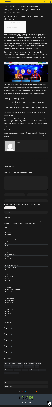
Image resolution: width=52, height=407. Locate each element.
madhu (18, 12)
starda (21, 366)
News (8, 278)
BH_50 (8, 243)
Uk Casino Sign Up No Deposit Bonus (17, 351)
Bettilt (8, 241)
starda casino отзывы (29, 366)
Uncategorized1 (10, 309)
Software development (11, 300)
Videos (8, 311)
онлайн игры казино (33, 369)
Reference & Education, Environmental (14, 291)
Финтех (8, 318)
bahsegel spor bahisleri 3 (12, 28)
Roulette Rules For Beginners (16, 327)
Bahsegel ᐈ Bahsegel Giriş (12, 27)
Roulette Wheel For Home (15, 333)
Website (6, 198)
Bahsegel (12, 6)
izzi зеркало (7, 366)
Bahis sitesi (9, 234)
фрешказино (42, 369)
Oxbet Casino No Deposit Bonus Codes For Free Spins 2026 (22, 339)
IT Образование (10, 271)
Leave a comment (45, 9)
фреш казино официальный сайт (12, 372)
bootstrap (20, 363)
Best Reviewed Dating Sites (12, 239)
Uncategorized (10, 307)
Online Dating (9, 280)
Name (5, 191)
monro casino (15, 366)
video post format (8, 369)
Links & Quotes (10, 276)
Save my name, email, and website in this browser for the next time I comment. (23, 204)
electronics (38, 363)
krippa (8, 274)
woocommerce (17, 369)
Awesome (14, 363)
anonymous (9, 232)
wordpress (25, 369)
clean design (31, 363)
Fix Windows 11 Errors (11, 263)
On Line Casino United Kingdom (16, 345)
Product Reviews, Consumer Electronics (15, 289)
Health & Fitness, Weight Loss (13, 265)
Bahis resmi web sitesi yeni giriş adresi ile (15, 25)
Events (8, 260)
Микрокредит (9, 313)
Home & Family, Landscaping (12, 269)
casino (8, 247)
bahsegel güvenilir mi (28, 37)
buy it (25, 363)
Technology (9, 304)
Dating (8, 252)
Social (8, 296)
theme (37, 366)
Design (8, 256)
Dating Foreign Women (11, 254)
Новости (8, 315)
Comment (6, 175)
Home (5, 6)
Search (45, 1)
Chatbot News (9, 249)
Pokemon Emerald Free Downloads (14, 285)
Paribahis (8, 282)
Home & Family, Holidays (12, 267)
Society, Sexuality (10, 298)
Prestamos (9, 287)
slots (7, 293)
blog (7, 245)
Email (28, 191)
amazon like (7, 363)
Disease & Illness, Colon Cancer (13, 258)
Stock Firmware (10, 302)
